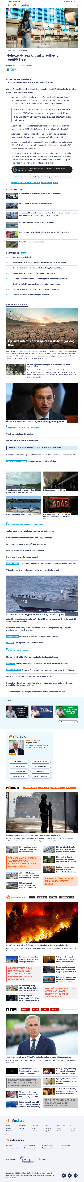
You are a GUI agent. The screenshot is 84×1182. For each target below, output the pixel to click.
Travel (45, 1009)
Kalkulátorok (66, 897)
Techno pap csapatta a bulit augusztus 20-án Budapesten (30, 531)
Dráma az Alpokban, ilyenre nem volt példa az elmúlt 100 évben (48, 670)
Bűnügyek (48, 1128)
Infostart (10, 66)
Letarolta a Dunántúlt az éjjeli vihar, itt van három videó (29, 677)
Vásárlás (42, 897)
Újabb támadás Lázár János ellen (19, 434)
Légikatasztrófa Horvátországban (42, 461)
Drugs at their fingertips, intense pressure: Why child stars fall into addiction (23, 1083)
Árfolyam (43, 788)
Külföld (8, 1128)
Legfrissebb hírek (29, 1145)
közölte (40, 104)
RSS (52, 1175)
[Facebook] (70, 1175)
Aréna (62, 1148)
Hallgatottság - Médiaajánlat (31, 1173)
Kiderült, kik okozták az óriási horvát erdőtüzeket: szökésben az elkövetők (37, 945)
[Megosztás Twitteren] (11, 70)
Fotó (71, 1125)
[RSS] (64, 1175)
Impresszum (46, 1173)
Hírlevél (72, 1128)
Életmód (34, 1131)
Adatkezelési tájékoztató (14, 1175)
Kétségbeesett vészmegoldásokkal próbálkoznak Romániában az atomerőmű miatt (40, 455)
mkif (55, 182)
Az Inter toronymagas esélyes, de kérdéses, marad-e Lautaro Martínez (35, 692)
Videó (59, 1131)
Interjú (34, 1128)
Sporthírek (27, 1148)
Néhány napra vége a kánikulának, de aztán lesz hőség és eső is (42, 664)
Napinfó (47, 1131)
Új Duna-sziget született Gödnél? (19, 514)
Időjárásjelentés (65, 1145)
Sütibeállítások (11, 1177)
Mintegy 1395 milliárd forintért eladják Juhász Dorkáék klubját (32, 657)
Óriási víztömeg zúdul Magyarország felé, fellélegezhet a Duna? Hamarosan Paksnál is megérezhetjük (20, 973)
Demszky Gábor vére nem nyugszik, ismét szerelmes (34, 448)
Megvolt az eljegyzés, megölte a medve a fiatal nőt (40, 636)
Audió (59, 1128)
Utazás (53, 897)
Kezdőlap (15, 177)
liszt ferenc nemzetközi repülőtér (25, 182)
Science (54, 1009)
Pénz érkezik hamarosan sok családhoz (25, 525)
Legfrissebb (61, 1125)
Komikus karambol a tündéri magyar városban (25, 551)
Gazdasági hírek (47, 1148)
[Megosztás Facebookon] (7, 70)
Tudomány (22, 1125)
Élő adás (19, 761)
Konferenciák (58, 788)
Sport (35, 1009)
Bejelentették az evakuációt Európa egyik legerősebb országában (33, 835)
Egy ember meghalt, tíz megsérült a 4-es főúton (26, 544)
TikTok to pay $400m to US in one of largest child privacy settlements (60, 1103)
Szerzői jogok (45, 1175)
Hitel (32, 897)
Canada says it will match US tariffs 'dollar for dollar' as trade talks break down (38, 1057)
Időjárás (72, 1131)
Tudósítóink (35, 1125)
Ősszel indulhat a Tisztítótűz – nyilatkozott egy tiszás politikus (35, 422)
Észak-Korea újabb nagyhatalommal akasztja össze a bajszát (35, 615)
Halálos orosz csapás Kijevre (54, 490)
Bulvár (47, 1125)
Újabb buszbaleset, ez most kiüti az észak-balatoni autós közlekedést (20, 491)
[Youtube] (76, 1175)
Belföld (23, 177)
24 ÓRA (23, 253)
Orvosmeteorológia (12, 1148)
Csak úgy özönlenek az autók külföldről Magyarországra (29, 538)
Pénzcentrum (30, 788)
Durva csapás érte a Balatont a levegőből (23, 557)
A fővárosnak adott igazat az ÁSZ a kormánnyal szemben (31, 82)
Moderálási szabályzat (32, 1175)
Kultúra (21, 1128)
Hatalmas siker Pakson (18, 651)
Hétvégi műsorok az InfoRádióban (29, 643)
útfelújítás (46, 182)
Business (25, 1009)
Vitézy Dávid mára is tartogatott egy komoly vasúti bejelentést (32, 570)
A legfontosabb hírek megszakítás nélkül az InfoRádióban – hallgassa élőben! (56, 517)
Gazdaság (9, 1131)
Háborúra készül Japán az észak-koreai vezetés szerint (59, 881)
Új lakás (71, 788)
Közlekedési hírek (47, 1145)
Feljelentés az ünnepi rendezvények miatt (26, 428)
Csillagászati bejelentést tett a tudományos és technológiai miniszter (48, 564)
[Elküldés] (14, 70)
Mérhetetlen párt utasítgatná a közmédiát (23, 440)
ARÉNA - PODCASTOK (14, 1)
